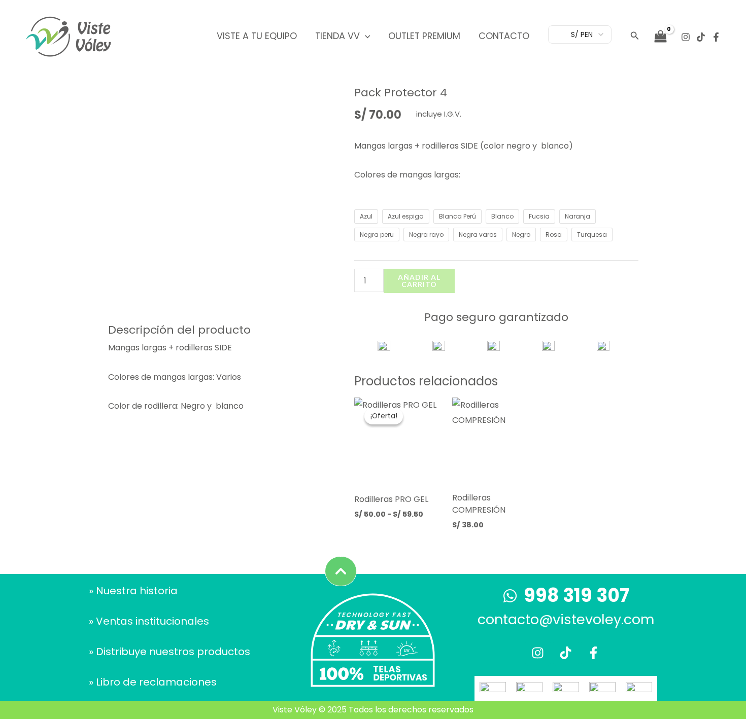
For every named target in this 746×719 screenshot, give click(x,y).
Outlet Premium (424, 35)
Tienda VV (337, 35)
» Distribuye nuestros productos (169, 651)
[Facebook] (716, 37)
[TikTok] (700, 37)
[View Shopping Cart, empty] (660, 36)
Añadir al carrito (419, 281)
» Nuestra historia (133, 591)
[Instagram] (685, 37)
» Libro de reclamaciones (153, 682)
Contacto (504, 35)
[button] (365, 35)
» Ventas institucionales (149, 621)
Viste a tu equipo (257, 35)
